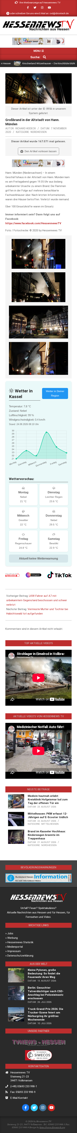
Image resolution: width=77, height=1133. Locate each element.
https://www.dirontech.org (52, 1127)
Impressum (14, 951)
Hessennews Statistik (20, 942)
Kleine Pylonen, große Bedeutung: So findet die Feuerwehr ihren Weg (44, 973)
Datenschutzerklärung (20, 955)
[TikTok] (59, 574)
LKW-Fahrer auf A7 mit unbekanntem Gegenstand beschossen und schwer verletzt (36, 600)
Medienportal (15, 946)
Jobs (10, 933)
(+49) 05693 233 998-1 (23, 1086)
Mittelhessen (50, 824)
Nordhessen (39, 132)
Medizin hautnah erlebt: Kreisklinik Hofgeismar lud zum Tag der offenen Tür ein (48, 799)
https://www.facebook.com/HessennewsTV (33, 223)
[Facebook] (12, 574)
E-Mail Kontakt (19, 1097)
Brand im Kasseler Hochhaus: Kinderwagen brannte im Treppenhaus (47, 835)
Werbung (12, 937)
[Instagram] (33, 574)
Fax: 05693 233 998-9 (22, 1092)
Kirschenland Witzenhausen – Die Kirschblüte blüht (34, 63)
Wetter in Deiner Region (55, 393)
